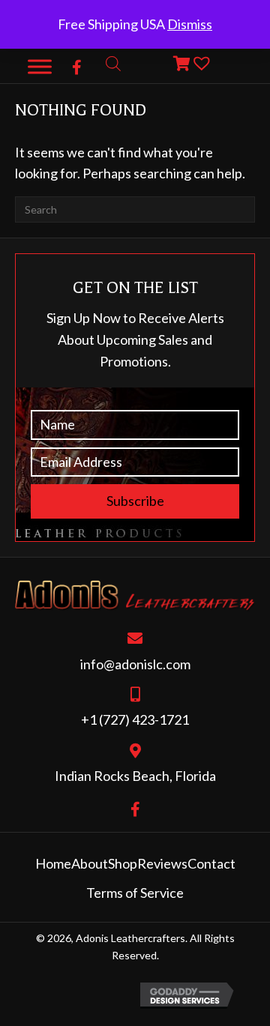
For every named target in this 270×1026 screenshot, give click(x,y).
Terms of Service (135, 892)
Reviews (162, 863)
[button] (77, 67)
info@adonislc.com (135, 664)
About (89, 863)
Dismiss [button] (189, 24)
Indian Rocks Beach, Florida (135, 775)
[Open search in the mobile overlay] (113, 63)
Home (53, 863)
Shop (122, 863)
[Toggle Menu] (40, 67)
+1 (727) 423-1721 (135, 719)
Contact (212, 863)
